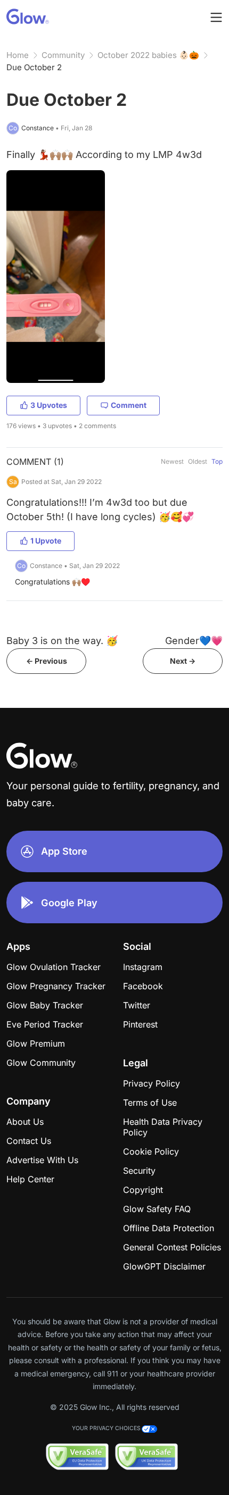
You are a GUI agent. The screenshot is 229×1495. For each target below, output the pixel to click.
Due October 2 (34, 67)
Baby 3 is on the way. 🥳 (62, 640)
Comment (128, 405)
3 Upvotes (48, 405)
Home (17, 55)
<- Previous (46, 660)
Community (63, 55)
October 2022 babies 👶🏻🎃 (148, 55)
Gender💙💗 (194, 640)
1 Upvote (45, 540)
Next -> (182, 660)
